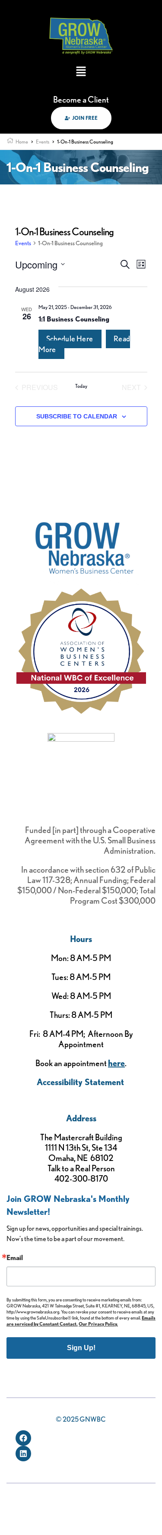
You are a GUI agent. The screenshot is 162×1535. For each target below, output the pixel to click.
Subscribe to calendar (76, 416)
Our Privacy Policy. (98, 1324)
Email (14, 1257)
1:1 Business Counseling (73, 319)
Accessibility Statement (80, 1082)
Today (81, 386)
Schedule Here (69, 338)
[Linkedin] (23, 1453)
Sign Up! (81, 1347)
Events (23, 243)
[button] (80, 72)
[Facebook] (23, 1438)
